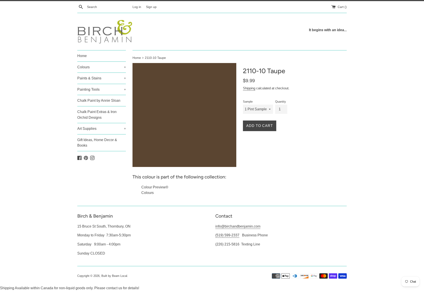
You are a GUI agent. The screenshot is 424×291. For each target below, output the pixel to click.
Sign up (151, 7)
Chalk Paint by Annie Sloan (98, 100)
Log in (136, 7)
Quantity (280, 101)
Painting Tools (101, 89)
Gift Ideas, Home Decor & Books (97, 142)
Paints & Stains (101, 78)
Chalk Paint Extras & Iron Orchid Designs (97, 114)
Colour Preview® (154, 187)
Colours (101, 67)
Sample (248, 101)
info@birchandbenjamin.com (237, 226)
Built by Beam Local (114, 276)
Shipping (249, 88)
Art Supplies (101, 128)
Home (82, 56)
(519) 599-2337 (227, 235)
